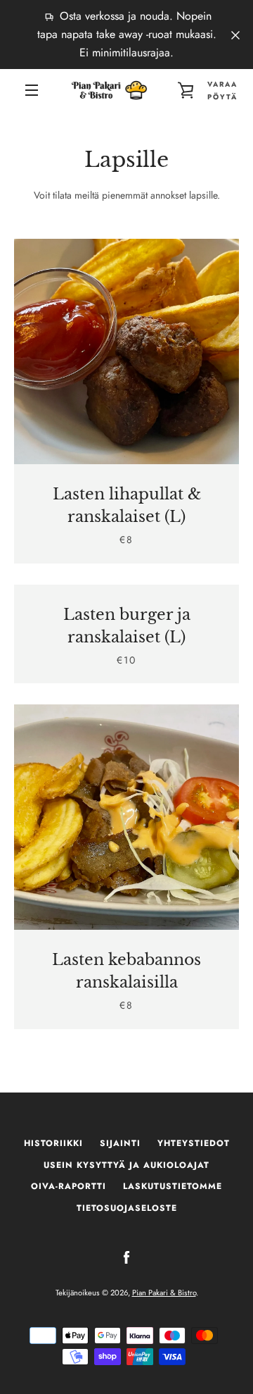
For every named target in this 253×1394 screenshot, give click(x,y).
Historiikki (53, 1143)
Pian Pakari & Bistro (164, 1292)
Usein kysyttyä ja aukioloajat (126, 1165)
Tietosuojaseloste (127, 1208)
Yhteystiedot (193, 1143)
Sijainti (120, 1143)
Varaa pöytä (222, 90)
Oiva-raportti (68, 1186)
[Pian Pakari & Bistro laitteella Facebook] (126, 1257)
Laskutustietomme (172, 1186)
